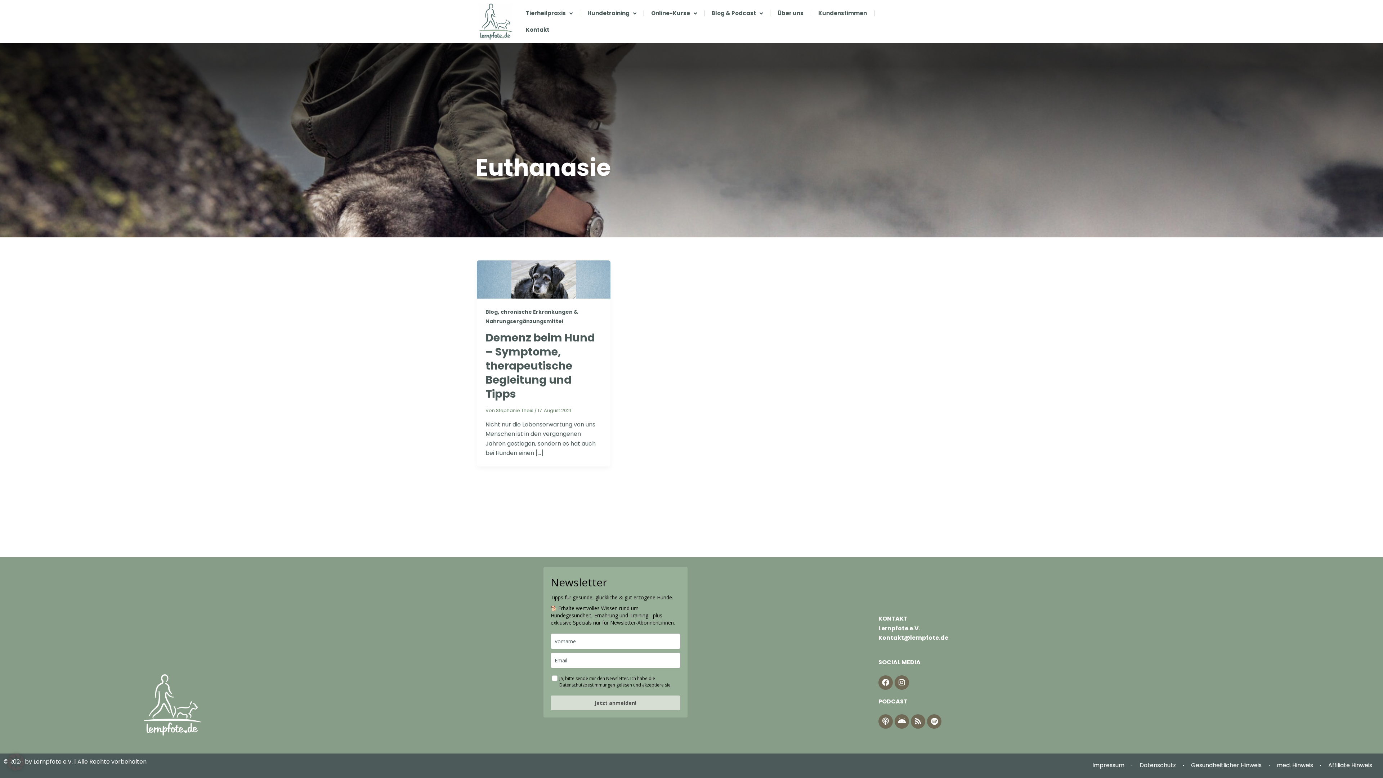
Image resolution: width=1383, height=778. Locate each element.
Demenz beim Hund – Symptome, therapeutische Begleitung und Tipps (540, 366)
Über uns (791, 13)
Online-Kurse (670, 13)
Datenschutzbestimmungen (587, 685)
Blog (491, 312)
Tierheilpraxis (546, 13)
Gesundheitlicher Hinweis (1226, 765)
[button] (16, 762)
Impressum (1108, 765)
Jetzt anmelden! (615, 702)
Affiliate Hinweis (1350, 765)
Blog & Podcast (734, 13)
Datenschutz (1158, 765)
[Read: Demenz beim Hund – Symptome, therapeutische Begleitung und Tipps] (543, 279)
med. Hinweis (1295, 765)
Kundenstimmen (842, 13)
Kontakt (537, 29)
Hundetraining (608, 13)
